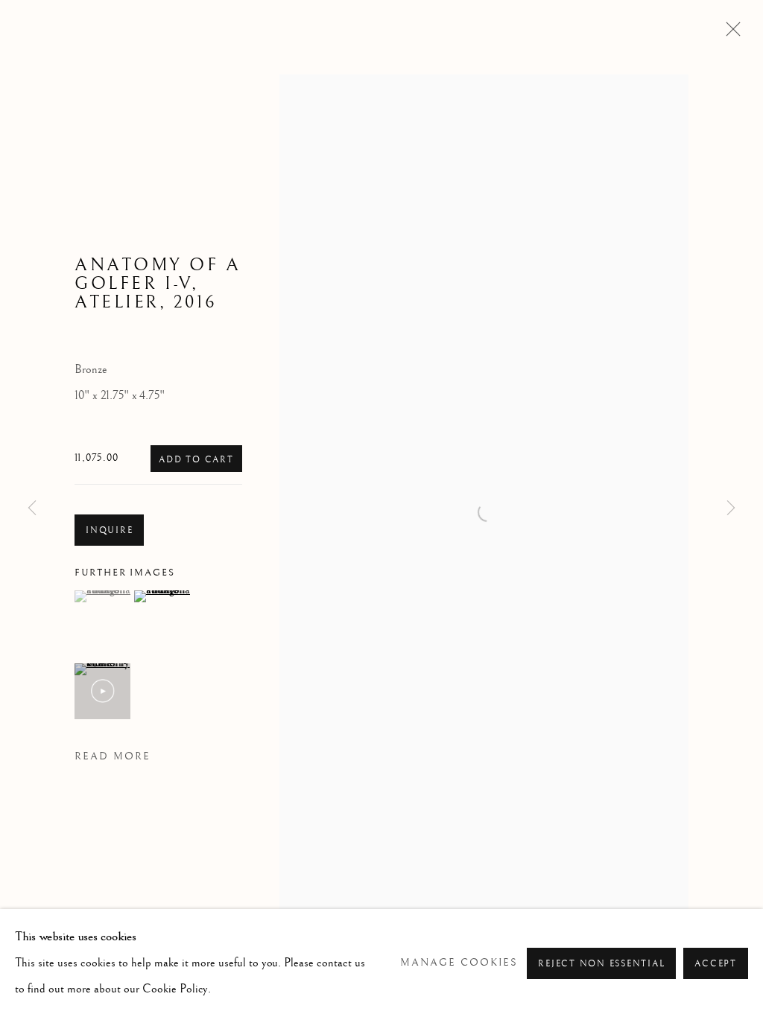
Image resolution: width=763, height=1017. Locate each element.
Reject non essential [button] (601, 963)
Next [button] (731, 508)
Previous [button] (32, 508)
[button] (102, 596)
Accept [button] (715, 963)
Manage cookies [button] (459, 963)
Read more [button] (113, 756)
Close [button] (729, 33)
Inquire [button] (109, 530)
